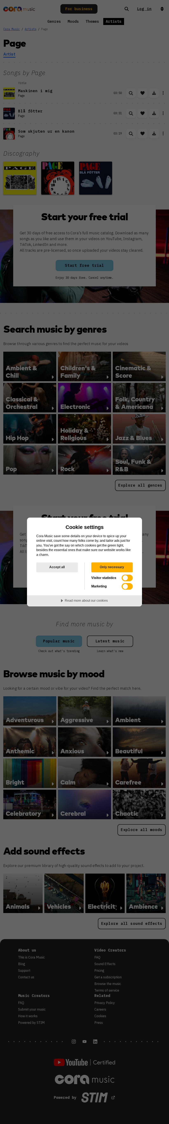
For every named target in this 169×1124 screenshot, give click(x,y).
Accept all (57, 567)
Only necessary (112, 567)
